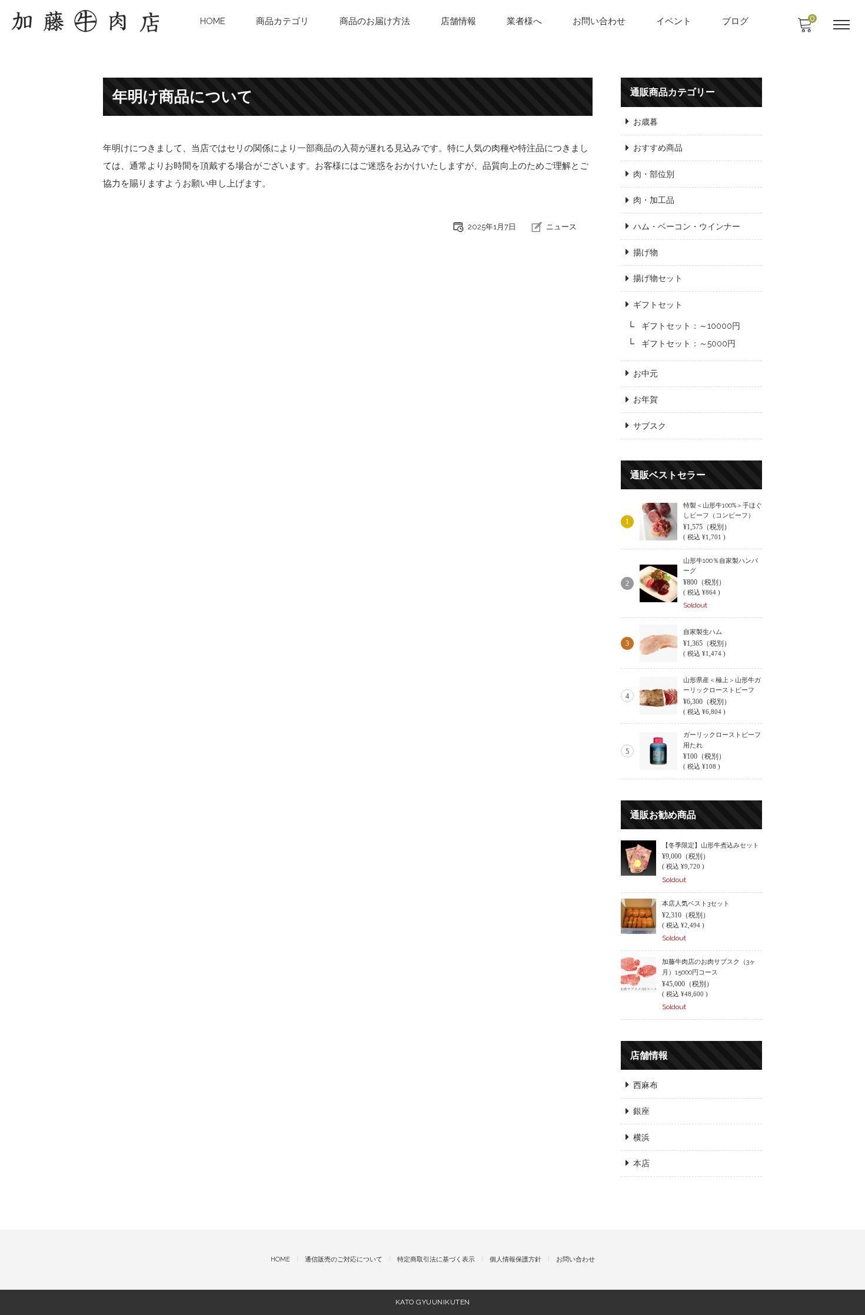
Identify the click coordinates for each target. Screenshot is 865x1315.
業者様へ (524, 21)
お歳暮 (645, 121)
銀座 (641, 1111)
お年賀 (645, 399)
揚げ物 (645, 252)
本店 (641, 1163)
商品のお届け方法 (375, 21)
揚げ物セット (658, 278)
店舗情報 (458, 21)
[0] (804, 28)
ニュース (561, 226)
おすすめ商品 (658, 147)
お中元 (645, 373)
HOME (212, 21)
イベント (673, 21)
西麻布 (645, 1085)
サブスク (649, 425)
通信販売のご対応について (343, 1259)
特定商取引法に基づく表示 (436, 1259)
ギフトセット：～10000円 (690, 326)
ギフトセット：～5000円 (688, 343)
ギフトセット (658, 304)
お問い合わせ (599, 21)
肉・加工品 (653, 200)
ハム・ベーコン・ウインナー (686, 226)
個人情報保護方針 (515, 1259)
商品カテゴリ (282, 21)
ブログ (735, 21)
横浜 (641, 1137)
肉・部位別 (653, 174)
